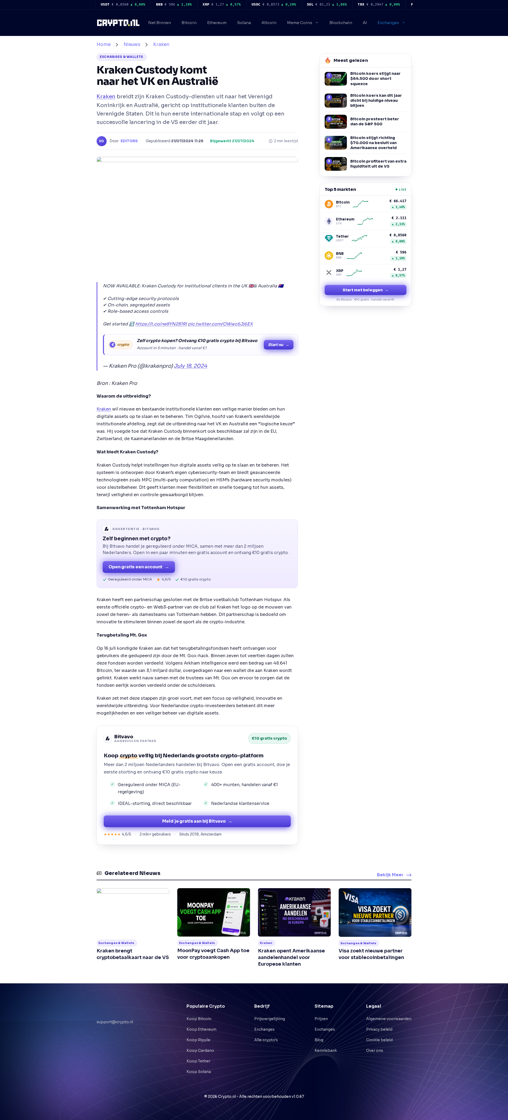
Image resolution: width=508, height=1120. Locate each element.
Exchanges (388, 22)
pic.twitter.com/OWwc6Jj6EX (220, 324)
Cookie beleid (379, 1040)
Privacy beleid (379, 1029)
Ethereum (216, 22)
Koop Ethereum (201, 1029)
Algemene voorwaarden (388, 1018)
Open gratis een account (138, 567)
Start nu (278, 344)
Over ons (374, 1050)
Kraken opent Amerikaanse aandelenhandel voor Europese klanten (291, 957)
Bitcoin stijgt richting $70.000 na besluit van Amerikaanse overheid (373, 142)
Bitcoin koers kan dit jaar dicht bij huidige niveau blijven (376, 100)
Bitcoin (189, 22)
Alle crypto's (266, 1040)
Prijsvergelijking (269, 1018)
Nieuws (132, 44)
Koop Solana (199, 1071)
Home (104, 44)
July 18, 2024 (190, 366)
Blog (319, 1040)
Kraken (161, 44)
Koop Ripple (198, 1040)
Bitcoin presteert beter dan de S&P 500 (374, 121)
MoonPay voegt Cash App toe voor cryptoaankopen (213, 954)
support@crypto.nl (115, 1016)
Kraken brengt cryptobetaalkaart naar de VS (133, 954)
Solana (244, 22)
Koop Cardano (200, 1050)
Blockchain (340, 22)
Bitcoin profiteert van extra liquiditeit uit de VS (378, 164)
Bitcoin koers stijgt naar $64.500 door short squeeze (375, 78)
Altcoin (268, 22)
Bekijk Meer (390, 875)
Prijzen (321, 1018)
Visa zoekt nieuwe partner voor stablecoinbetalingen (371, 954)
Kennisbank (326, 1050)
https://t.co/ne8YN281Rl (161, 324)
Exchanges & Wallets (121, 57)
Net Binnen (159, 22)
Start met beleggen (365, 290)
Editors (129, 141)
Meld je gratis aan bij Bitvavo (197, 821)
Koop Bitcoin (199, 1018)
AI (365, 22)
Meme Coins (299, 22)
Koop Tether (198, 1061)
